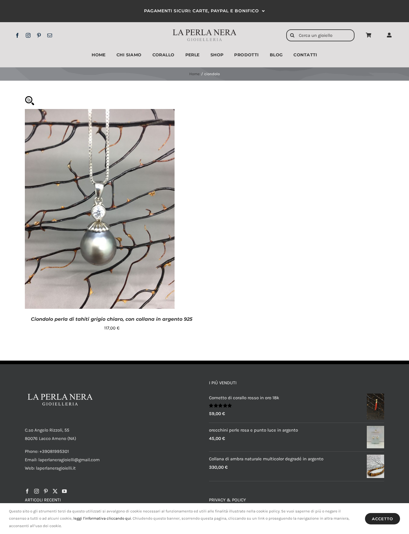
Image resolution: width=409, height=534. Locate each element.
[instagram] (28, 35)
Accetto (382, 518)
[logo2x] (205, 31)
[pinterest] (39, 35)
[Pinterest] (45, 491)
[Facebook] (27, 491)
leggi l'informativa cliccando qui (102, 518)
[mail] (49, 35)
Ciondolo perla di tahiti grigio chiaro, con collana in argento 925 (112, 319)
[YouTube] (64, 491)
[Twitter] (55, 491)
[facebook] (17, 35)
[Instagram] (36, 491)
